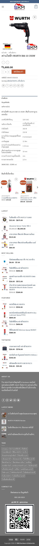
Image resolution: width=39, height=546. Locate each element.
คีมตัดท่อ (24, 449)
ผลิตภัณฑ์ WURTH (12, 81)
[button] (3, 6)
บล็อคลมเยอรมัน (17, 459)
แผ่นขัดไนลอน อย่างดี (27, 469)
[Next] (37, 191)
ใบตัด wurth (5, 472)
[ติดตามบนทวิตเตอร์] (11, 400)
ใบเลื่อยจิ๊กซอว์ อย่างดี (19, 476)
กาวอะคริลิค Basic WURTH (9, 198)
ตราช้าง (25, 452)
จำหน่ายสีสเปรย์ (6, 452)
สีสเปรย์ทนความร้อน (18, 462)
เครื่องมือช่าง (12, 53)
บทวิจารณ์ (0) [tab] (6, 106)
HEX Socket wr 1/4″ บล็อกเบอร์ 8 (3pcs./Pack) (28, 199)
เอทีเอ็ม (17, 469)
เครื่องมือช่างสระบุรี (7, 469)
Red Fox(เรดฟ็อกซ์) (15, 449)
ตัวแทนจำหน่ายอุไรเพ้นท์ (8, 455)
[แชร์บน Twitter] (11, 85)
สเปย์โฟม (28, 462)
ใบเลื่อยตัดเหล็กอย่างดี (8, 479)
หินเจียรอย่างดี (33, 466)
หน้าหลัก (4, 53)
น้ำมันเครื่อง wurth (22, 455)
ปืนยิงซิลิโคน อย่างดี (29, 459)
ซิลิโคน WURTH (17, 452)
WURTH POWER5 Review (16, 420)
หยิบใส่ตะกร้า (18, 72)
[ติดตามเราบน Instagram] (7, 400)
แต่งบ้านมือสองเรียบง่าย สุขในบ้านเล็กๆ (21, 434)
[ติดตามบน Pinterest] (18, 400)
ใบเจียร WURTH (6, 476)
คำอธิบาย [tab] (4, 98)
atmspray (5, 449)
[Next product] (3, 62)
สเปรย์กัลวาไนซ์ (6, 466)
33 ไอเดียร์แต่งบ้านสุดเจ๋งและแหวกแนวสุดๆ (22, 414)
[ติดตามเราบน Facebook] (3, 400)
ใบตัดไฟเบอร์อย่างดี (16, 472)
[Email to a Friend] (14, 85)
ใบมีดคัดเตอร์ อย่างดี (29, 472)
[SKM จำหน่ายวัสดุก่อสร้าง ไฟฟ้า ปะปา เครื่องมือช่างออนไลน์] (19, 6)
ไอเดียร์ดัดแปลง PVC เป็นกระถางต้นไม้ (20, 427)
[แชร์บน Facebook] (7, 85)
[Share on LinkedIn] (22, 85)
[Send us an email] (14, 400)
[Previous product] (7, 62)
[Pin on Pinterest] (18, 85)
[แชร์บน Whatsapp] (3, 85)
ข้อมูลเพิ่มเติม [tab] (5, 102)
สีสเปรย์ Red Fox (6, 462)
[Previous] (1, 191)
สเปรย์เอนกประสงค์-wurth (19, 466)
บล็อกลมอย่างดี (6, 459)
